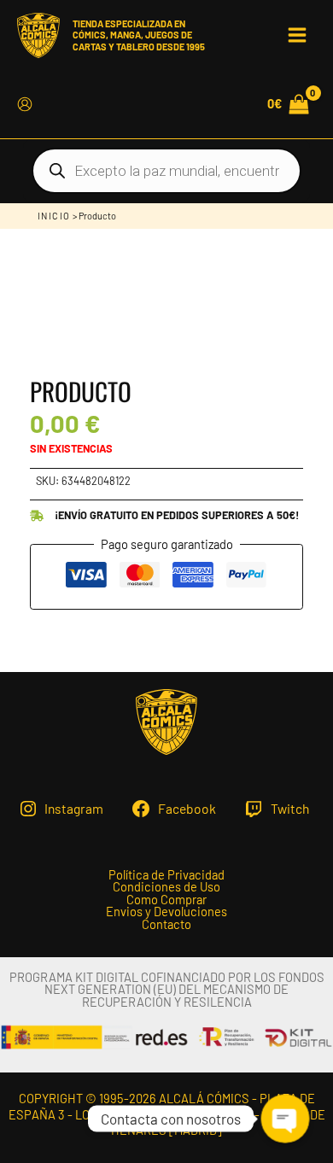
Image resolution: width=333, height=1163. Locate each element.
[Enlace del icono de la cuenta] (24, 104)
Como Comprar (166, 899)
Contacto (166, 924)
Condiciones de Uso (166, 886)
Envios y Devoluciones (166, 911)
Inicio (54, 215)
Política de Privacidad (166, 874)
